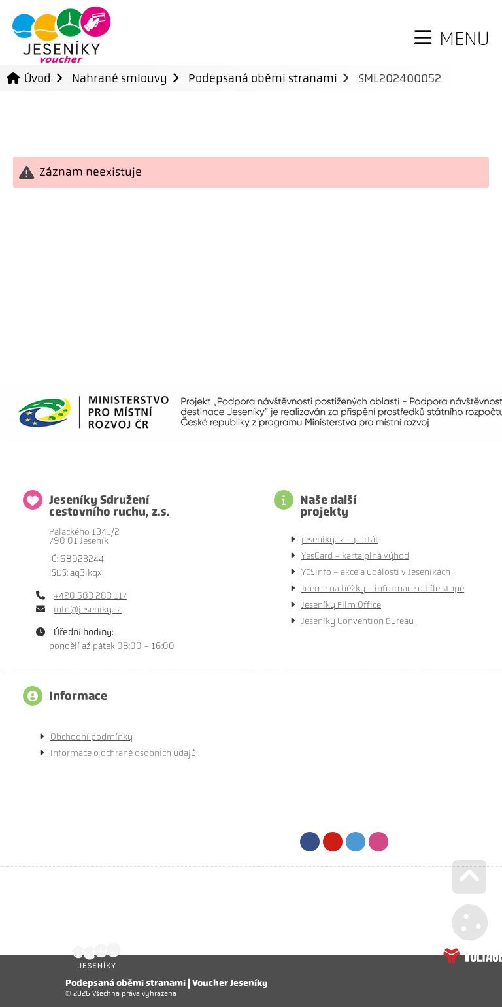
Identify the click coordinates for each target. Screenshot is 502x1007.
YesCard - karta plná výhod (355, 555)
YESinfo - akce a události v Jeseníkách (375, 572)
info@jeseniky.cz (88, 609)
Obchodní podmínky (91, 736)
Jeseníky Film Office (341, 604)
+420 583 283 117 (90, 595)
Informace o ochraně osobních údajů (123, 753)
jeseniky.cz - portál (339, 539)
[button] (452, 38)
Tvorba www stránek (472, 955)
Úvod (61, 35)
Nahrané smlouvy (119, 78)
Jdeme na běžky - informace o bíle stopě (382, 588)
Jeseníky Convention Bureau (357, 621)
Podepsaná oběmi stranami (262, 78)
